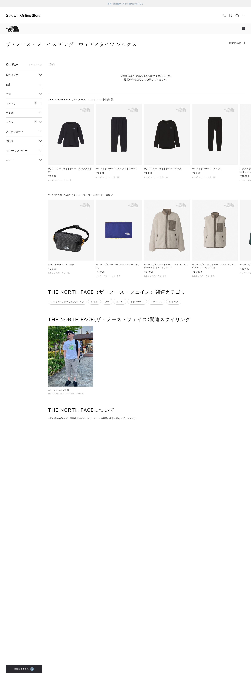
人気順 (223, 54)
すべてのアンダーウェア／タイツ (67, 301)
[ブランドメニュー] (243, 29)
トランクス (156, 301)
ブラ (107, 301)
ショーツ (173, 301)
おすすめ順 (235, 42)
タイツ (120, 301)
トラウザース (137, 301)
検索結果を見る (23, 669)
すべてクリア (35, 65)
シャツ (94, 301)
